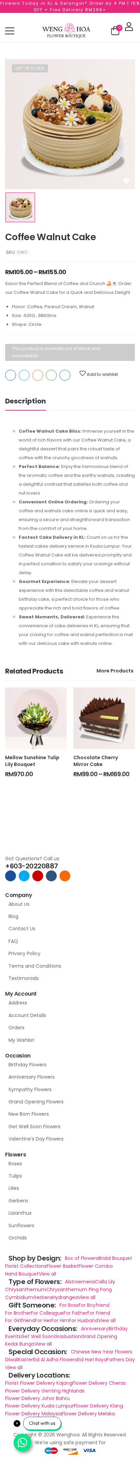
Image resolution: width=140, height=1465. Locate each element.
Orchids (17, 1237)
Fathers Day (121, 1359)
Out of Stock (30, 68)
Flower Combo (95, 1266)
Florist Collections (26, 1266)
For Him (60, 1320)
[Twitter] (24, 375)
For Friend (98, 1313)
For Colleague (47, 1313)
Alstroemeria (80, 1281)
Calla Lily (105, 1281)
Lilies (13, 1188)
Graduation (67, 1336)
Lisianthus (20, 1213)
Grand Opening (99, 1336)
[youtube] (51, 875)
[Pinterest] (37, 375)
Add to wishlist (102, 374)
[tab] (32, 401)
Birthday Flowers (27, 1064)
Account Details (27, 1015)
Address (17, 1002)
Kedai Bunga (19, 1344)
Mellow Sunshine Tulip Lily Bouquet (32, 761)
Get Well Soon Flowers (34, 1126)
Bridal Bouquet (115, 1258)
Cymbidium (19, 1297)
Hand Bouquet (22, 1273)
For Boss (68, 1305)
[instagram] (37, 875)
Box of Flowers (81, 1258)
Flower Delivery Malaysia (33, 1413)
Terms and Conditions (34, 966)
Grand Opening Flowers (36, 1101)
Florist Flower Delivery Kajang (38, 1383)
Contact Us (21, 928)
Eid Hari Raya (92, 1359)
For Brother (18, 1313)
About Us (19, 904)
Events (13, 1336)
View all (47, 1273)
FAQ (13, 941)
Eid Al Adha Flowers (55, 1359)
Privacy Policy (24, 953)
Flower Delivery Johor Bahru (37, 1398)
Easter (25, 1359)
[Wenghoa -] (66, 30)
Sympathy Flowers (30, 1089)
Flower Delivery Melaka (88, 1413)
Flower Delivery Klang (98, 1405)
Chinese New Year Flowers (101, 1351)
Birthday (118, 1328)
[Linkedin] (64, 375)
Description (25, 401)
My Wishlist (21, 1040)
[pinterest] (64, 875)
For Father (75, 1313)
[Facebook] (10, 375)
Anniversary (94, 1328)
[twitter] (24, 875)
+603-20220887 (31, 866)
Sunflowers (21, 1225)
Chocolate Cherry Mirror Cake (95, 761)
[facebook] (10, 875)
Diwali (11, 1359)
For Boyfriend (93, 1305)
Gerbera (18, 1200)
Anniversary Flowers (31, 1076)
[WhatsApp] (51, 375)
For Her (43, 1320)
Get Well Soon (37, 1336)
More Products (115, 670)
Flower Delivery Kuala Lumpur (39, 1405)
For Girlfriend (20, 1320)
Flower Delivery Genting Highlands (45, 1390)
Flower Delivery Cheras (99, 1383)
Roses (15, 1163)
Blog (13, 916)
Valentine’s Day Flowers (36, 1138)
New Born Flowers (28, 1114)
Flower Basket (62, 1266)
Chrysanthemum (25, 1289)
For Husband (83, 1320)
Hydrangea (65, 1297)
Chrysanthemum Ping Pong (79, 1289)
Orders (16, 1027)
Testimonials (23, 978)
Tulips (15, 1175)
